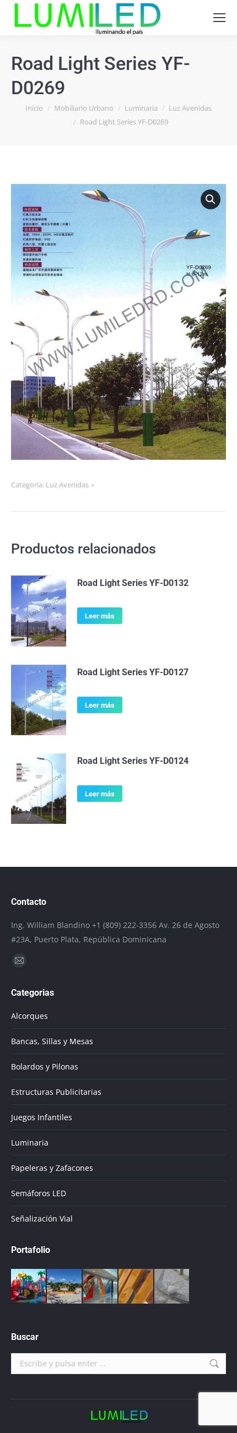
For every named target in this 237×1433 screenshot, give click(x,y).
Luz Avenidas (67, 485)
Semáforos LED (38, 1193)
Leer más (100, 616)
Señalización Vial (42, 1218)
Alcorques (29, 1016)
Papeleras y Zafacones (52, 1168)
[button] (210, 199)
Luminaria (30, 1142)
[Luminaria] (65, 1287)
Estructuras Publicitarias (56, 1092)
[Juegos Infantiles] (29, 1287)
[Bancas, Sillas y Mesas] (136, 1287)
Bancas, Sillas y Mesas (52, 1041)
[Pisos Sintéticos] (100, 1287)
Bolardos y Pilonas (44, 1066)
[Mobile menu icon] (219, 17)
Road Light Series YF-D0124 (132, 761)
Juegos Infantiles (41, 1117)
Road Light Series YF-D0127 (132, 672)
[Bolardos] (172, 1287)
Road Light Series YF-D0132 (132, 583)
